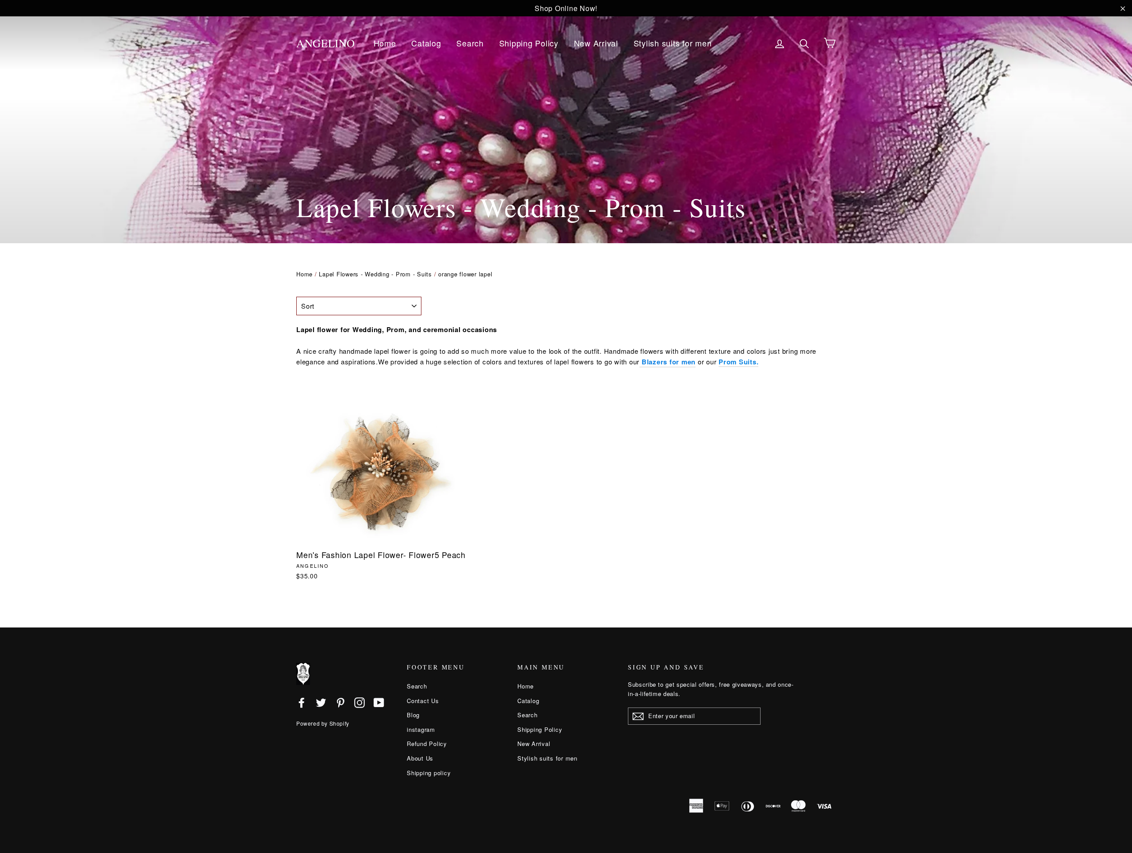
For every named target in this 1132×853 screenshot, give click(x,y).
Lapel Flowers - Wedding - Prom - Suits (375, 274)
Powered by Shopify (322, 723)
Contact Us (423, 700)
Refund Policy (427, 743)
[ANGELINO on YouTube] (379, 702)
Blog (413, 715)
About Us (420, 758)
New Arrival (596, 43)
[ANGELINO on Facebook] (301, 702)
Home (385, 43)
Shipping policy (429, 773)
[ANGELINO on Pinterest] (340, 702)
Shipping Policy (528, 43)
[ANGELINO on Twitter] (321, 702)
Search (470, 43)
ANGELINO (325, 43)
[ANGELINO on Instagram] (359, 702)
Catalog (426, 43)
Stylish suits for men (673, 43)
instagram (421, 729)
